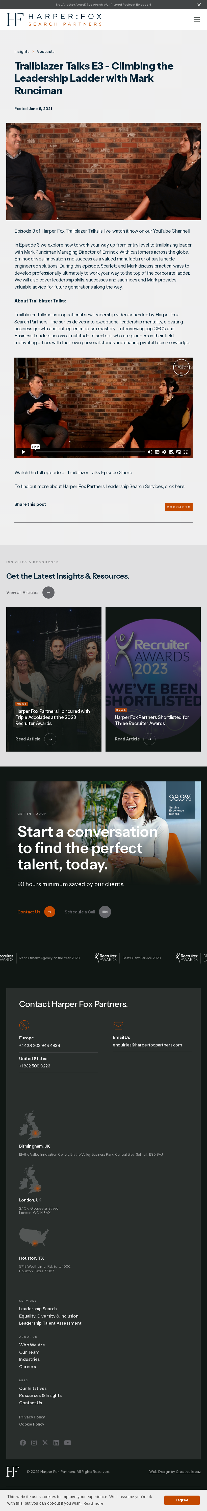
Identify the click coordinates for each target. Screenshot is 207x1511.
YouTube (162, 231)
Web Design (159, 1472)
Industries (29, 1359)
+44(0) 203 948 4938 (39, 1045)
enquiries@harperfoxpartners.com (147, 1044)
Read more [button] (93, 1503)
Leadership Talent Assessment (50, 1323)
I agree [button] (182, 1500)
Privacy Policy (32, 1417)
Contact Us (30, 1402)
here (127, 472)
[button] (196, 20)
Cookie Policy (31, 1424)
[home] (53, 19)
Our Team (29, 1352)
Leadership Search (38, 1308)
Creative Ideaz (188, 1472)
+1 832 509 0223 (34, 1065)
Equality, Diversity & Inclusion (49, 1316)
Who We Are (32, 1344)
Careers (27, 1366)
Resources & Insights (40, 1395)
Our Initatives (33, 1388)
